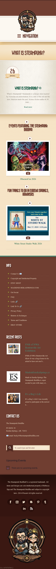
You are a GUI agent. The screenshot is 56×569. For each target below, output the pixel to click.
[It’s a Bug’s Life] (13, 398)
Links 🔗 (14, 301)
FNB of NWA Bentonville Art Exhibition (32, 347)
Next (30, 139)
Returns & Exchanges (19, 315)
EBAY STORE (16, 325)
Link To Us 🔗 (16, 306)
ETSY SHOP (16, 283)
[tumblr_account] (45, 502)
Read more (28, 107)
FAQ (12, 297)
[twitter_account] (24, 502)
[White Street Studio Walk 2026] (28, 222)
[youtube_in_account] (31, 509)
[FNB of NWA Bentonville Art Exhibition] (13, 348)
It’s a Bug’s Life (33, 394)
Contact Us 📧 (16, 273)
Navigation (30, 36)
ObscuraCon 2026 (28, 178)
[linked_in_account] (24, 509)
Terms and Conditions (19, 320)
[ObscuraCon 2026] (28, 158)
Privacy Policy (16, 311)
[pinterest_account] (38, 502)
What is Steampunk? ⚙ (28, 88)
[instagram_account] (17, 502)
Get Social (14, 292)
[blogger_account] (31, 502)
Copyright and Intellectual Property (24, 278)
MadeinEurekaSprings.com (37, 372)
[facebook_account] (10, 502)
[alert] (28, 468)
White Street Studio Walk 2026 (28, 243)
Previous (27, 122)
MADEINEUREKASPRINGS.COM (25, 287)
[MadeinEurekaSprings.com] (13, 376)
